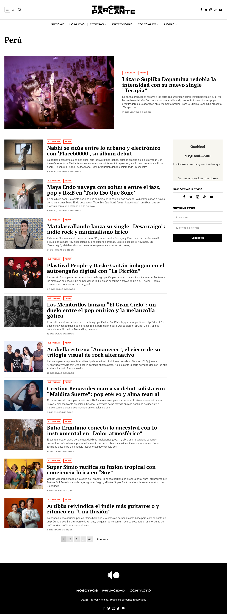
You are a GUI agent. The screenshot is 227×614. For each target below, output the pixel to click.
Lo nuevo (129, 73)
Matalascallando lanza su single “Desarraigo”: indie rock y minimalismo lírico (106, 229)
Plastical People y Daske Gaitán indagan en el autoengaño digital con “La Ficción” (105, 268)
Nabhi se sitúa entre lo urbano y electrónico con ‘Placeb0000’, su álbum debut (103, 150)
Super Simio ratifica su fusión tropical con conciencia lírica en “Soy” (101, 469)
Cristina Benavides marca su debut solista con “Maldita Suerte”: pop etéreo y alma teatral (106, 391)
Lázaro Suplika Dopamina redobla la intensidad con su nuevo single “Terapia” (169, 84)
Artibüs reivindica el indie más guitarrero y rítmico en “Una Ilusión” (103, 508)
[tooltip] (201, 10)
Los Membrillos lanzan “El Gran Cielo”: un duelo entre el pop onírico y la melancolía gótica (101, 310)
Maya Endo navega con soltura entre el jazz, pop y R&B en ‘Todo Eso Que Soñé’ (103, 189)
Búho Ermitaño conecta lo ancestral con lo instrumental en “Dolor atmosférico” (102, 430)
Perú (143, 73)
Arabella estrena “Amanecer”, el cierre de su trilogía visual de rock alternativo (103, 352)
